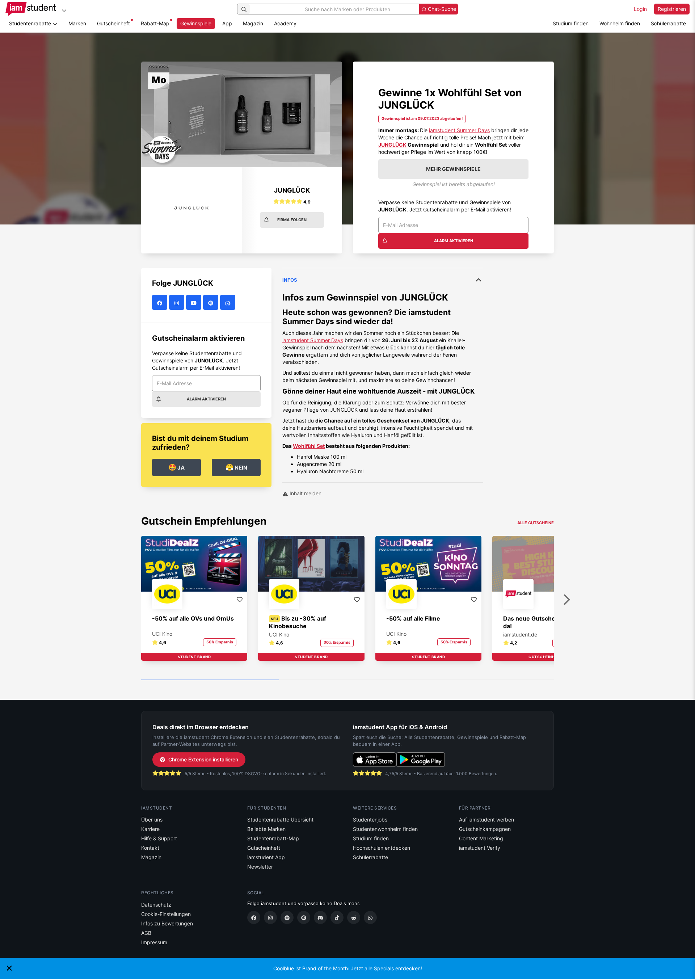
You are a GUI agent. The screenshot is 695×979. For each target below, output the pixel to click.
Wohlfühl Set (309, 446)
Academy (285, 23)
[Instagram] (270, 917)
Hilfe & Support (159, 838)
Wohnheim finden (619, 23)
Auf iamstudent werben (486, 819)
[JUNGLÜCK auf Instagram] (177, 302)
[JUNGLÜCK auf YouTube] (194, 302)
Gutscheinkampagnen (485, 829)
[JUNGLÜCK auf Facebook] (160, 302)
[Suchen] (244, 9)
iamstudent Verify (479, 848)
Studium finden (571, 23)
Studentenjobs (370, 819)
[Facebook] (253, 917)
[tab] (382, 371)
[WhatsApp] (370, 917)
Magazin (253, 23)
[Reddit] (353, 917)
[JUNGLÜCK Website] (228, 302)
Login (640, 9)
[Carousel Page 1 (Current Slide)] (210, 680)
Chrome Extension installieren (203, 759)
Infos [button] (289, 280)
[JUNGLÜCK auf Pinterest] (211, 302)
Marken (77, 23)
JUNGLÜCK (392, 145)
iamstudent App (266, 857)
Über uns (152, 819)
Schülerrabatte (668, 23)
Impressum (154, 942)
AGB (146, 933)
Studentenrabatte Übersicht (280, 819)
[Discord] (320, 917)
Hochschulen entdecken (381, 848)
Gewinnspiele (195, 23)
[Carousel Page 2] (347, 680)
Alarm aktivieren (453, 240)
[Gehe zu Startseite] (30, 9)
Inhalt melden (304, 493)
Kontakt (150, 848)
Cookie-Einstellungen (166, 914)
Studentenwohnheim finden (385, 829)
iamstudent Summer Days (459, 130)
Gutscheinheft (113, 23)
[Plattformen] (64, 10)
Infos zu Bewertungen (167, 923)
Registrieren (672, 9)
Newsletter (260, 867)
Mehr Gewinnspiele (453, 169)
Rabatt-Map (155, 23)
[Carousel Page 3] (485, 680)
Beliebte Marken (266, 829)
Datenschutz (156, 905)
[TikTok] (337, 917)
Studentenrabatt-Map (273, 838)
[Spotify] (287, 917)
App (227, 23)
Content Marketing (481, 838)
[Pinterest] (303, 917)
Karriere (150, 829)
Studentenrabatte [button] (30, 23)
